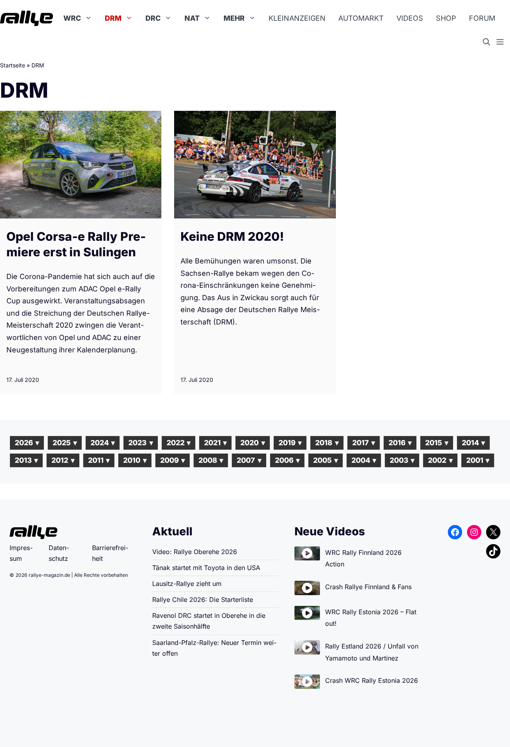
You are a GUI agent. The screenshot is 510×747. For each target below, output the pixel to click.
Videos (409, 18)
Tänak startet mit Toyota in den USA (206, 568)
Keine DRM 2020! (232, 236)
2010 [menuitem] (134, 460)
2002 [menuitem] (440, 460)
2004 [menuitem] (363, 460)
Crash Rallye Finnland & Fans (368, 587)
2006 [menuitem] (287, 460)
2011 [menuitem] (99, 460)
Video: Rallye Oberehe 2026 (194, 552)
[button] (489, 42)
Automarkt (361, 18)
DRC (153, 18)
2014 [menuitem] (473, 442)
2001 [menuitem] (477, 460)
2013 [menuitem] (26, 460)
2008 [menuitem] (210, 460)
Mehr (234, 18)
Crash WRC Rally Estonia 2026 (371, 680)
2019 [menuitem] (290, 442)
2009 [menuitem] (172, 460)
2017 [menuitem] (363, 442)
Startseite (12, 65)
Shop (446, 18)
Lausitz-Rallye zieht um (187, 584)
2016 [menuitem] (400, 442)
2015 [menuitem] (436, 442)
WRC (72, 18)
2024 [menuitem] (102, 442)
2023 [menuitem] (140, 442)
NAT (192, 18)
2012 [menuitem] (62, 460)
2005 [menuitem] (325, 460)
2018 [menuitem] (326, 442)
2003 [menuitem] (402, 460)
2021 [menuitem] (215, 442)
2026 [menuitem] (27, 442)
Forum (482, 18)
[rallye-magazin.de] (26, 18)
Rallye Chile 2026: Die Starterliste (202, 599)
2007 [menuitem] (249, 460)
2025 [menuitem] (64, 442)
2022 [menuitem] (178, 442)
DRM (113, 18)
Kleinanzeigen (297, 18)
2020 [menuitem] (252, 442)
